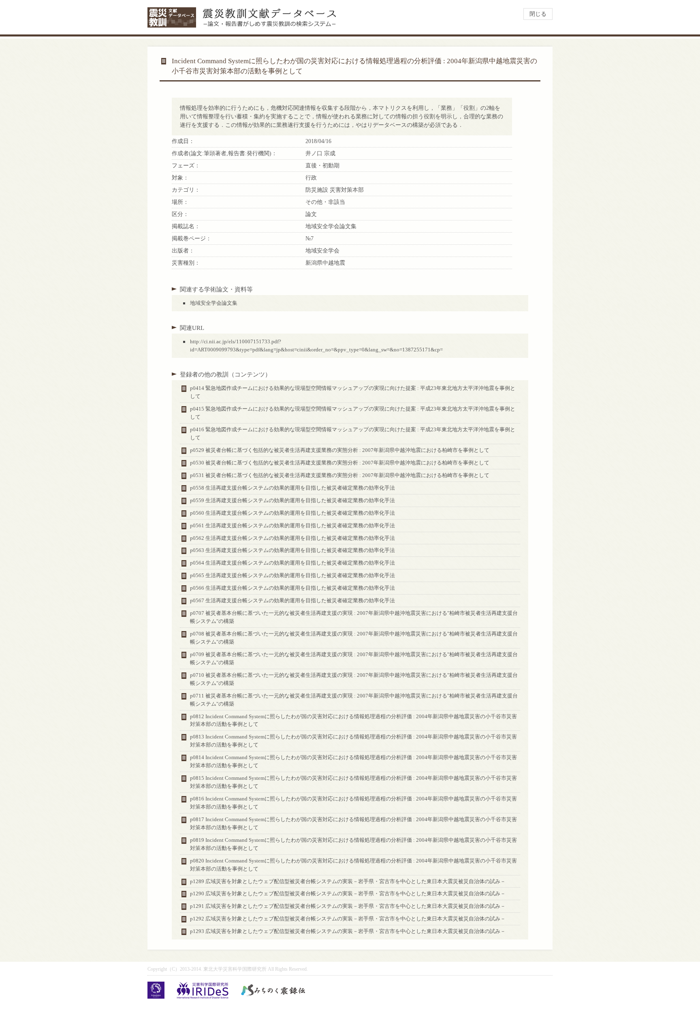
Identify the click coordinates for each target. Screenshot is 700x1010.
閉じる (537, 14)
